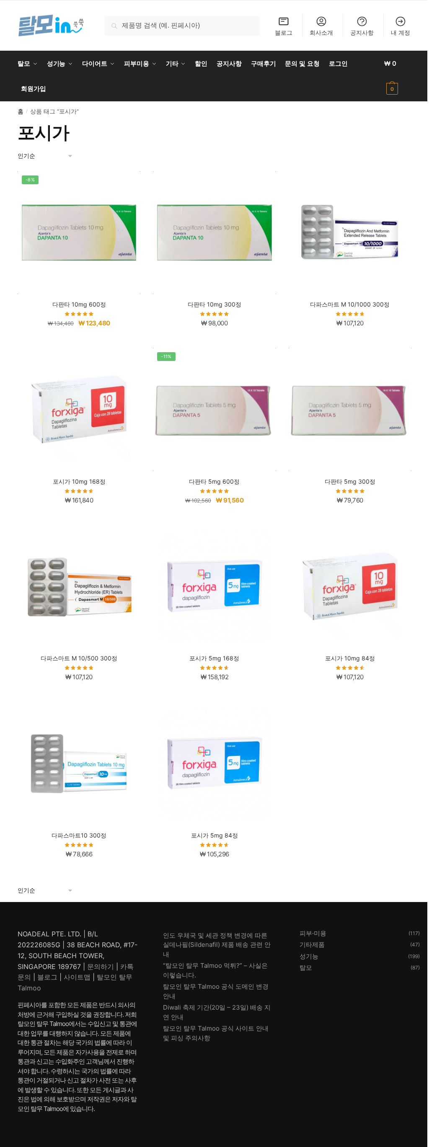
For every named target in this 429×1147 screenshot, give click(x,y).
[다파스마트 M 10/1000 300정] (350, 232)
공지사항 (362, 32)
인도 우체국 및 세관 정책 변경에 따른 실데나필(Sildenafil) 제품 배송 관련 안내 (217, 944)
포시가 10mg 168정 (79, 481)
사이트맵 (77, 977)
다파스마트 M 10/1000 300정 (350, 304)
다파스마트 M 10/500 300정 (79, 658)
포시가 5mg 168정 (214, 658)
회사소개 (321, 32)
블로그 (283, 32)
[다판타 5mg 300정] (350, 409)
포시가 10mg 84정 (350, 658)
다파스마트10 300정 (79, 835)
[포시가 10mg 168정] (79, 409)
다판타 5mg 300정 (350, 481)
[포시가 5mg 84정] (214, 763)
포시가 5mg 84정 (214, 835)
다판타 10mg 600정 (79, 304)
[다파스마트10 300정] (79, 763)
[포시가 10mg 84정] (350, 586)
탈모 (306, 968)
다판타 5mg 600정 (214, 481)
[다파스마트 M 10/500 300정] (79, 586)
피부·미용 (313, 933)
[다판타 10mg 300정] (214, 232)
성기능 (309, 956)
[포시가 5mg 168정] (214, 586)
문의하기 (100, 966)
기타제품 (312, 945)
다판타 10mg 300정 (214, 304)
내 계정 (400, 32)
